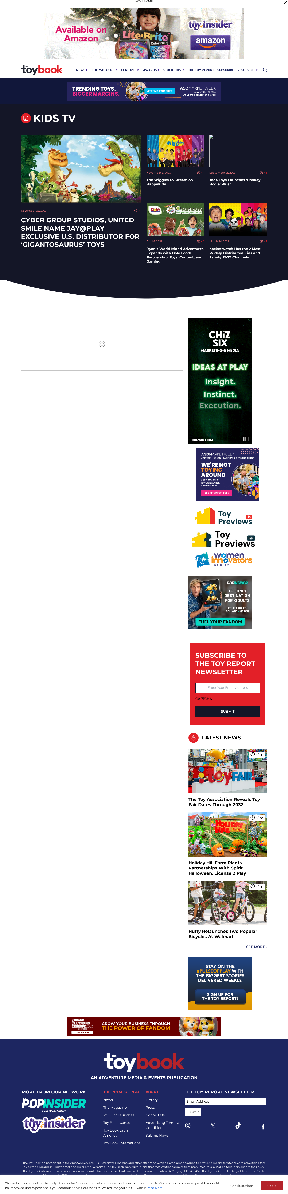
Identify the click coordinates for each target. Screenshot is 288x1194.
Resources (246, 70)
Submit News (157, 1135)
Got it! (272, 1186)
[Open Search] (265, 70)
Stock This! (172, 70)
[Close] (285, 2)
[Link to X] (213, 1125)
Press (150, 1108)
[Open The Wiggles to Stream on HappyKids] (175, 151)
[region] (144, 1184)
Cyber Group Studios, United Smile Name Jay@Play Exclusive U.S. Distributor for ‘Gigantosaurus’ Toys (80, 232)
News (80, 70)
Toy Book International (122, 1143)
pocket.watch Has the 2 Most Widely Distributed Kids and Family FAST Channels (235, 253)
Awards (150, 70)
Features (128, 70)
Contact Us (155, 1115)
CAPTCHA (203, 699)
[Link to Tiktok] (238, 1125)
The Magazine (103, 70)
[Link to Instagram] (188, 1125)
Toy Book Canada (117, 1123)
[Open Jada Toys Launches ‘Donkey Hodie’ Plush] (238, 151)
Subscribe (225, 70)
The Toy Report (201, 70)
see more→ (256, 947)
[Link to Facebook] (263, 1127)
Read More (155, 1188)
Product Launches (118, 1115)
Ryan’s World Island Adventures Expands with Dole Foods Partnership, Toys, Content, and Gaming (175, 255)
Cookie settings (241, 1186)
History (152, 1100)
